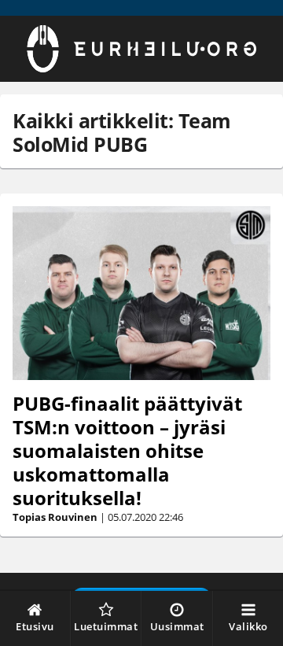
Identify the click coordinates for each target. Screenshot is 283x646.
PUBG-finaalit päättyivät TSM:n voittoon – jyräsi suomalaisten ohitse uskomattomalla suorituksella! (127, 450)
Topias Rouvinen (55, 517)
